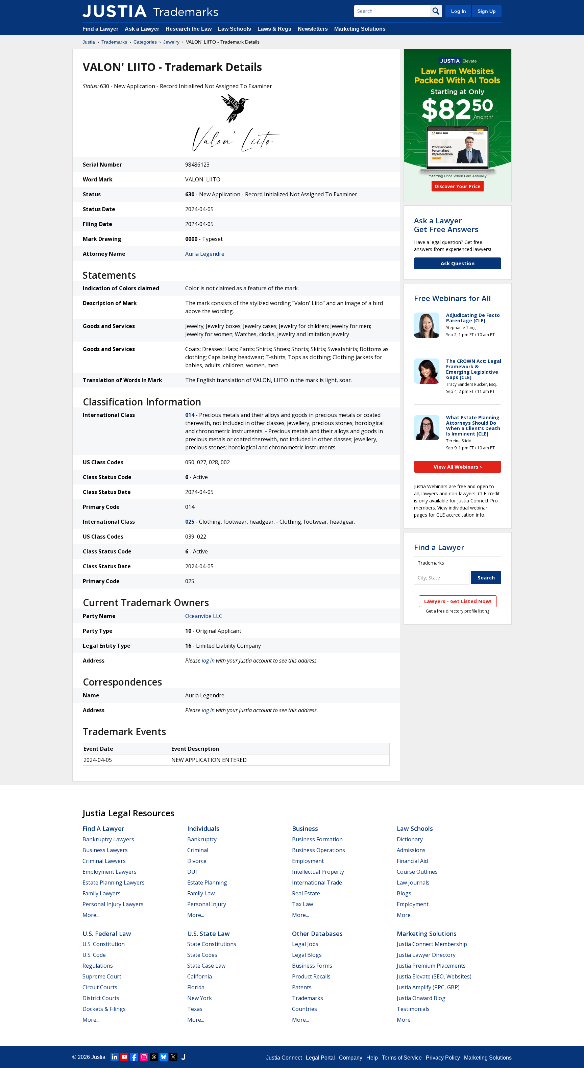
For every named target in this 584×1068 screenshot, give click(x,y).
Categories (145, 42)
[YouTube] (124, 1057)
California (199, 976)
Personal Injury (206, 904)
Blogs (404, 893)
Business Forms (312, 965)
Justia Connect (284, 1058)
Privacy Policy (443, 1058)
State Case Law (206, 965)
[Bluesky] (164, 1057)
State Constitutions (211, 944)
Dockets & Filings (104, 1009)
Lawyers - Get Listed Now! (457, 601)
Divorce (196, 861)
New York (199, 998)
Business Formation (317, 839)
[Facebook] (134, 1057)
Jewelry (171, 42)
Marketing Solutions (360, 29)
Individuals (203, 828)
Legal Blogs (307, 955)
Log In (458, 11)
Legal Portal (320, 1058)
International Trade (317, 882)
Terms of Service (402, 1058)
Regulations (97, 965)
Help (372, 1058)
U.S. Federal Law (106, 933)
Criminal (197, 850)
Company (350, 1058)
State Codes (202, 955)
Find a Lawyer (100, 29)
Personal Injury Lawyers (113, 904)
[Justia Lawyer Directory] (183, 1057)
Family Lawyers (101, 893)
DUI (192, 871)
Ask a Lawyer (142, 29)
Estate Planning (207, 882)
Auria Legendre (204, 253)
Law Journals (413, 882)
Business (305, 828)
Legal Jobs (305, 944)
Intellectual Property (318, 871)
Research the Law (189, 29)
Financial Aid (412, 861)
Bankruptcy (202, 839)
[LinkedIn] (115, 1057)
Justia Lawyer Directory (426, 955)
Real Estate (306, 893)
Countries (304, 1009)
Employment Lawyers (109, 871)
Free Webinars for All (452, 298)
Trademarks (114, 42)
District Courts (100, 998)
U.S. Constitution (103, 944)
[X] (173, 1057)
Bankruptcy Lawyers (108, 839)
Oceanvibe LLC (203, 616)
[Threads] (154, 1057)
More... (90, 915)
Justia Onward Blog (421, 998)
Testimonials (413, 1009)
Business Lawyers (105, 850)
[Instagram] (144, 1057)
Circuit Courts (99, 987)
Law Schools (234, 29)
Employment (308, 861)
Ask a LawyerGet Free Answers (446, 224)
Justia (88, 42)
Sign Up (487, 11)
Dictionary (410, 839)
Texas (194, 1009)
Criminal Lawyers (104, 861)
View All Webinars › (458, 466)
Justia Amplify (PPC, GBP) (428, 987)
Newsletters (313, 29)
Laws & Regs (274, 29)
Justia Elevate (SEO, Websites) (434, 976)
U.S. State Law (208, 933)
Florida (195, 987)
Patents (302, 987)
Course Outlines (417, 871)
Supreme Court (101, 976)
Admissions (411, 850)
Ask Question (457, 263)
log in (208, 660)
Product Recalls (311, 976)
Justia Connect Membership (432, 944)
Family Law (201, 893)
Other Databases (317, 933)
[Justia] (114, 11)
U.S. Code (94, 955)
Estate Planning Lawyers (113, 882)
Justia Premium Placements (431, 965)
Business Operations (318, 850)
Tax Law (302, 904)
